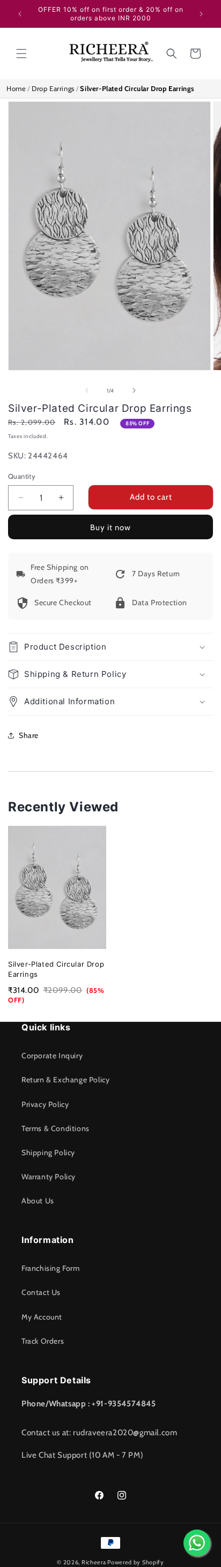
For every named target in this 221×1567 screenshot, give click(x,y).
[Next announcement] (201, 14)
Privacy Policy (45, 1104)
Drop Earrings (53, 88)
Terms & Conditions (55, 1128)
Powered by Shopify (135, 1562)
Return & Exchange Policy (65, 1079)
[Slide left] (87, 390)
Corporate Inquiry (52, 1055)
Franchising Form (50, 1268)
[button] (21, 53)
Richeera (94, 1562)
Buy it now (110, 527)
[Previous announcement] (20, 14)
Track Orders (42, 1341)
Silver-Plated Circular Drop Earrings (56, 969)
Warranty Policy (48, 1176)
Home (16, 88)
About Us (37, 1201)
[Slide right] (134, 390)
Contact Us (41, 1292)
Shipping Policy (48, 1152)
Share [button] (29, 735)
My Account (41, 1317)
